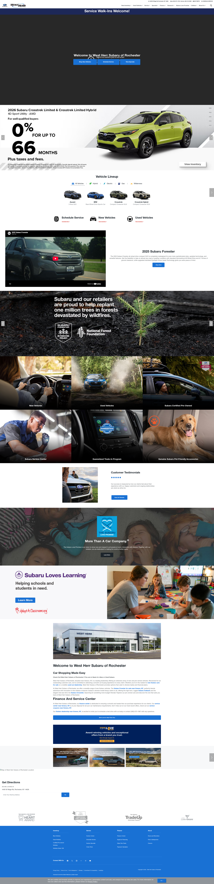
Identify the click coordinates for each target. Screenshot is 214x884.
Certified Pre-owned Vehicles (58, 844)
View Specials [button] (130, 62)
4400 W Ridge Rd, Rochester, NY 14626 (159, 1)
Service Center (90, 836)
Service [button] (146, 6)
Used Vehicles (57, 839)
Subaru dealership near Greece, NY (68, 711)
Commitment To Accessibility (90, 870)
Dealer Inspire (75, 874)
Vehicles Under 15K (58, 848)
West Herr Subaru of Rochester (154, 869)
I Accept (161, 880)
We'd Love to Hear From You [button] (107, 717)
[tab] (78, 183)
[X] (72, 861)
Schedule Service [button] (108, 62)
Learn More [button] (107, 555)
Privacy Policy (92, 881)
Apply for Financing (122, 839)
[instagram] (76, 861)
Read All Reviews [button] (119, 497)
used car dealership (75, 685)
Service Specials (90, 843)
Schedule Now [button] (65, 221)
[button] (1, 1)
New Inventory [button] (125, 6)
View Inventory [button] (102, 221)
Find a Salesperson (153, 839)
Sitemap (80, 870)
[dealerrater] (85, 861)
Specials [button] (154, 6)
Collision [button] (193, 6)
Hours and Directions (153, 836)
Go (65, 795)
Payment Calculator (122, 847)
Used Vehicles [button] (137, 6)
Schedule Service (91, 839)
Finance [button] (162, 6)
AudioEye (101, 870)
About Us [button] (202, 6)
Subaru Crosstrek (77, 693)
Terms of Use (64, 870)
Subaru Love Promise (182, 5)
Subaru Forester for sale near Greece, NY (128, 688)
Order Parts (89, 847)
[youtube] (90, 861)
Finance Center (121, 836)
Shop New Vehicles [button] (85, 62)
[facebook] (67, 861)
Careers (150, 843)
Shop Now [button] (158, 265)
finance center (84, 704)
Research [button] (170, 6)
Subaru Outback (144, 691)
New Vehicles (56, 836)
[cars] (81, 861)
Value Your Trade (121, 843)
